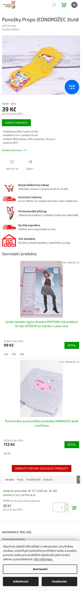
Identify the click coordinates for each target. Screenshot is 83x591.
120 (6, 354)
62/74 (7, 453)
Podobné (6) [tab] (33, 480)
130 (14, 354)
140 (22, 354)
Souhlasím (59, 581)
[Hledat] (54, 5)
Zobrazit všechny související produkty (41, 468)
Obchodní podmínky (13, 539)
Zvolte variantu (16, 122)
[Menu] (74, 5)
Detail (72, 345)
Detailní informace (12, 150)
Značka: (10, 30)
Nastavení (40, 569)
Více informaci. (43, 559)
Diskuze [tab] (47, 480)
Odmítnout (20, 581)
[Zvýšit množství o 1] (66, 505)
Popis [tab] (20, 480)
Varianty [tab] (9, 480)
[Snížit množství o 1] (66, 509)
